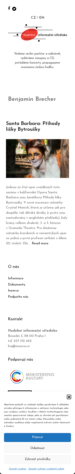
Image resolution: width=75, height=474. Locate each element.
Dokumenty (16, 284)
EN (41, 17)
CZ (33, 17)
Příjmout (37, 437)
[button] (69, 397)
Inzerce (13, 290)
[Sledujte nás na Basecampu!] (14, 8)
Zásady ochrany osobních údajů (46, 469)
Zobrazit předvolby (37, 459)
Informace (15, 278)
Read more (40, 243)
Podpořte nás (18, 296)
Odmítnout (37, 448)
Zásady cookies (17, 469)
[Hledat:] (67, 8)
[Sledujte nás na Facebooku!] (9, 8)
